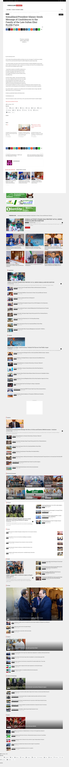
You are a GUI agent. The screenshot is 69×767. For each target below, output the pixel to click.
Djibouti (8, 649)
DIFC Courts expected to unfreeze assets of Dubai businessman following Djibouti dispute (35, 155)
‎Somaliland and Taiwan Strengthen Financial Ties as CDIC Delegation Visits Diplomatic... (31, 303)
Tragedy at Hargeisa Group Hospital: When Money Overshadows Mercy (25, 451)
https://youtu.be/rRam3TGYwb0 (12, 101)
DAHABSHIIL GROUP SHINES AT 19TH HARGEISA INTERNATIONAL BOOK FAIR (53, 495)
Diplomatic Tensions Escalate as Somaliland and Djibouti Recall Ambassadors (25, 669)
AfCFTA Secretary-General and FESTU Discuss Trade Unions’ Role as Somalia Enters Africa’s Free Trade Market (34, 483)
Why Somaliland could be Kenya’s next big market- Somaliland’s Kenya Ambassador (20, 552)
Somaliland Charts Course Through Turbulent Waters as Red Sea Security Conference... (13, 248)
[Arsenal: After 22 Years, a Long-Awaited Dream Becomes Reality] (34, 723)
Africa (7, 573)
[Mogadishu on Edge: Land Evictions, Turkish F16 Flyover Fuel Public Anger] (34, 240)
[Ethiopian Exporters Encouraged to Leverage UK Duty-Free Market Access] (38, 512)
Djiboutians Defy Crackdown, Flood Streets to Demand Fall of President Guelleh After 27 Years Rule (28, 661)
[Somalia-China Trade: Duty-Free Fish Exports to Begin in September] (10, 385)
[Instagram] (61, 1)
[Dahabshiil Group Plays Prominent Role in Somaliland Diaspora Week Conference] (15, 493)
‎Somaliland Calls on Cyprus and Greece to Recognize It (24, 297)
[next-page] (8, 185)
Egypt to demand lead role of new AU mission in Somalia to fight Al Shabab (25, 618)
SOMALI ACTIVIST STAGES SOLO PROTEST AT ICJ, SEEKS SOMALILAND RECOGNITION (11, 181)
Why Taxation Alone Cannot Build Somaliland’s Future (38, 496)
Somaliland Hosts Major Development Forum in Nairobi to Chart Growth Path (19, 542)
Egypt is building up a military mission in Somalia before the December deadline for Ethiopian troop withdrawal (30, 622)
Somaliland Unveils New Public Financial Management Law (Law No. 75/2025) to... (29, 328)
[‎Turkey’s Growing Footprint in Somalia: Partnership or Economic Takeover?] (10, 364)
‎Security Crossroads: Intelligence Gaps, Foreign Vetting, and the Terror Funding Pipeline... (31, 313)
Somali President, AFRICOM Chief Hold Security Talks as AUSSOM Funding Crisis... (51, 572)
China (15, 384)
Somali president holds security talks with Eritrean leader (21, 630)
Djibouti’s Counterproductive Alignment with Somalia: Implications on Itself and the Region (27, 665)
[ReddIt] (19, 29)
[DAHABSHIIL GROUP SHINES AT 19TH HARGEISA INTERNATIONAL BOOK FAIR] (53, 493)
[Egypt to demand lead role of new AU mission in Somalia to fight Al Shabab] (34, 604)
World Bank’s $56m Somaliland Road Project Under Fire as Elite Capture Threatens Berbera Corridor (53, 483)
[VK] (34, 29)
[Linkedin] (17, 29)
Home (7, 12)
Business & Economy (45, 512)
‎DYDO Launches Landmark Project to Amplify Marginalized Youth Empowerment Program (31, 308)
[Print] (24, 29)
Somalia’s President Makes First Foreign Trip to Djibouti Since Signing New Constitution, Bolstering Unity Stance (31, 652)
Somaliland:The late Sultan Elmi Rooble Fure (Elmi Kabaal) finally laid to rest (11, 133)
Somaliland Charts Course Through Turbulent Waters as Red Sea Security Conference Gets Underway (24, 181)
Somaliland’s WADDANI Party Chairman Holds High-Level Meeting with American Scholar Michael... (52, 578)
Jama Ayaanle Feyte (32, 222)
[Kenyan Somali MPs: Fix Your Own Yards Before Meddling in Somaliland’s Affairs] (60, 538)
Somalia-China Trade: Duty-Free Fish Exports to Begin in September (27, 383)
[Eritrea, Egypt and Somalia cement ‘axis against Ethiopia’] (8, 627)
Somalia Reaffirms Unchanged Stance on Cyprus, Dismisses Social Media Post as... (53, 265)
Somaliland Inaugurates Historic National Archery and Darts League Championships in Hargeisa (28, 739)
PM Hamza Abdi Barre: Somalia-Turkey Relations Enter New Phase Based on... (28, 368)
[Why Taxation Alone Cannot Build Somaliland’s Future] (34, 493)
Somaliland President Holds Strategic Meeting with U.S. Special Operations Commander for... (52, 567)
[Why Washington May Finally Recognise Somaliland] (38, 563)
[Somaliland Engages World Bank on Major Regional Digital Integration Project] (8, 710)
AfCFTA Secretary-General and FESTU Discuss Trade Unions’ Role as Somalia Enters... (30, 388)
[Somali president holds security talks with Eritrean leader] (8, 632)
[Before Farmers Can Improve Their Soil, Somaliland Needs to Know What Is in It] (10, 325)
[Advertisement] (43, 5)
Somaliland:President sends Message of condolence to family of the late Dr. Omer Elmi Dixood (37, 133)
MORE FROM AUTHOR (21, 169)
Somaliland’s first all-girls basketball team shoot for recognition (22, 748)
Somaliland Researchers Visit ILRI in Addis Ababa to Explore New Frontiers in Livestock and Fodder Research (30, 691)
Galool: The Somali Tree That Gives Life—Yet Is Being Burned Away (26, 318)
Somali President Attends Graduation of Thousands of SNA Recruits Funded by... (29, 394)
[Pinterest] (12, 29)
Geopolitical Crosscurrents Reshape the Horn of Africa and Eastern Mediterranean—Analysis (54, 248)
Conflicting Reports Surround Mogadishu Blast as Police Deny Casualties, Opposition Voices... (31, 378)
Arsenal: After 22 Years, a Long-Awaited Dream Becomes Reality (21, 726)
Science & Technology (15, 697)
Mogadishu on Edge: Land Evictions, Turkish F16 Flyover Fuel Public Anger (33, 248)
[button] (62, 9)
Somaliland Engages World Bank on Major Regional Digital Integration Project (25, 709)
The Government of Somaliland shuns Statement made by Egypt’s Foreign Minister (26, 743)
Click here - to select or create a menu (14, 9)
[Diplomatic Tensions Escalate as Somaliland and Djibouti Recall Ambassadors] (8, 671)
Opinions (46, 245)
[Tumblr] (27, 29)
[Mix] (32, 29)
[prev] (58, 215)
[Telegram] (29, 29)
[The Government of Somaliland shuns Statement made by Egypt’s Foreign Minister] (8, 744)
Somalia (27, 245)
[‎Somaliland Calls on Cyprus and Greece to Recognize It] (34, 257)
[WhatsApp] (14, 29)
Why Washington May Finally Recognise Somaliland (52, 561)
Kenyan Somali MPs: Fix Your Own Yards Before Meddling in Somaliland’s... (19, 536)
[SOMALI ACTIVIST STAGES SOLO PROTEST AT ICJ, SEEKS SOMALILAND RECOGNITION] (11, 176)
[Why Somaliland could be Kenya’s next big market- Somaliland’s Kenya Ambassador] (60, 554)
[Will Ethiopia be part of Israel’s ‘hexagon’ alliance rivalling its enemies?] (38, 522)
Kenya (7, 538)
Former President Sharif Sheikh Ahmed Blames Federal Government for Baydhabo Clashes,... (31, 373)
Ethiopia (43, 507)
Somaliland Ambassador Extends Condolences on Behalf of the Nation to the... (19, 547)
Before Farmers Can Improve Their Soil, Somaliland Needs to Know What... (28, 323)
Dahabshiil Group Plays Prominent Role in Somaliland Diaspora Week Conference (15, 495)
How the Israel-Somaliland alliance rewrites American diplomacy (25, 466)
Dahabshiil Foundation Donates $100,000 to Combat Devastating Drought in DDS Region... (51, 516)
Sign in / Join (16, 0)
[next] (60, 215)
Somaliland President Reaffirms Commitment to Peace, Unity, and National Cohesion (36, 181)
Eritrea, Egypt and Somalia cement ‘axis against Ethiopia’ (21, 626)
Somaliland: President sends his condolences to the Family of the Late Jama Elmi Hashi (24, 133)
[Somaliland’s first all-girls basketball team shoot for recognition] (8, 749)
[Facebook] (59, 1)
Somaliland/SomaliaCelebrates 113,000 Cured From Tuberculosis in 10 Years (14, 155)
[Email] (22, 29)
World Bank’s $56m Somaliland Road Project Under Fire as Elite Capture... (26, 461)
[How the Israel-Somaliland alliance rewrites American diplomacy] (9, 468)
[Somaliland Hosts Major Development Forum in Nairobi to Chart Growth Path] (60, 543)
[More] (41, 29)
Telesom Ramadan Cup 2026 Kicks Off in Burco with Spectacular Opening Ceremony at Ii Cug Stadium (29, 735)
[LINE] (39, 29)
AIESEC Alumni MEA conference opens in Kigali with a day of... (19, 575)
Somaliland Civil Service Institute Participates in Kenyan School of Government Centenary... (21, 531)
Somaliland (10, 12)
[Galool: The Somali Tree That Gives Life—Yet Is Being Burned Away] (10, 320)
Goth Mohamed (16, 161)
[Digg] (36, 29)
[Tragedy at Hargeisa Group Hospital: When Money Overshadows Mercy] (9, 453)
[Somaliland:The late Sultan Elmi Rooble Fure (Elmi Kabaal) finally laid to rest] (11, 127)
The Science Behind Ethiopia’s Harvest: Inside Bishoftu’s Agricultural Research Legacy (18, 519)
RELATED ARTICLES (11, 169)
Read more (27, 227)
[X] (62, 1)
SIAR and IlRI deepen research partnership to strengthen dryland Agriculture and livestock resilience (29, 696)
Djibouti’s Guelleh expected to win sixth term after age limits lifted (22, 648)
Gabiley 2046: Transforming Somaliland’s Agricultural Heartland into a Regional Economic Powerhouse (29, 704)
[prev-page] (6, 185)
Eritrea (8, 619)
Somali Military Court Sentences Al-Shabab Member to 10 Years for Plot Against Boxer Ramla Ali (28, 730)
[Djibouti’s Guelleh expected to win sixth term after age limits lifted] (34, 645)
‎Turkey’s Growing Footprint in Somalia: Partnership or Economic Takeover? (28, 362)
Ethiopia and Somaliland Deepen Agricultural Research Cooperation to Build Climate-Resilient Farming (29, 700)
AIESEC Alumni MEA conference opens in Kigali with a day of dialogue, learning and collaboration (15, 483)
